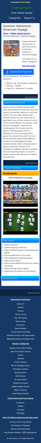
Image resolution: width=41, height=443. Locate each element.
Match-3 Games (20, 390)
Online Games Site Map (20, 332)
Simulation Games (20, 369)
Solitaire (20, 358)
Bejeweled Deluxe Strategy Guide (20, 339)
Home (5, 33)
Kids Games (20, 376)
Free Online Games (21, 12)
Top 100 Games (20, 318)
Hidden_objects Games (20, 33)
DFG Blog (20, 413)
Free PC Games (20, 362)
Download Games (22, 7)
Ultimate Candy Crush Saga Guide (20, 335)
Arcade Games (21, 379)
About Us (20, 304)
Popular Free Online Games (20, 348)
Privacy (21, 311)
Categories (15, 17)
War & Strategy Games (20, 365)
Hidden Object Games (20, 386)
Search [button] (28, 17)
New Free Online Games (21, 351)
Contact (20, 307)
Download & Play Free (21, 71)
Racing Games (20, 372)
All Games (20, 325)
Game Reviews (21, 328)
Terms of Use (20, 314)
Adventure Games (20, 383)
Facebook (20, 402)
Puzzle (20, 355)
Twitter (21, 406)
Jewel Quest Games (21, 393)
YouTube (20, 409)
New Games (20, 321)
